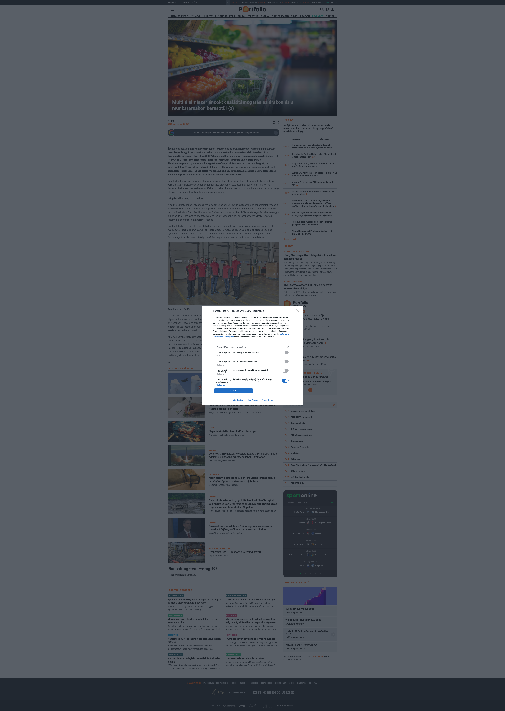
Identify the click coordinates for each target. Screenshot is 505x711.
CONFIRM (233, 391)
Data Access (252, 400)
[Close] (298, 311)
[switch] (285, 352)
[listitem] (252, 346)
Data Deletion (237, 400)
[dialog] (252, 355)
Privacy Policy (267, 400)
